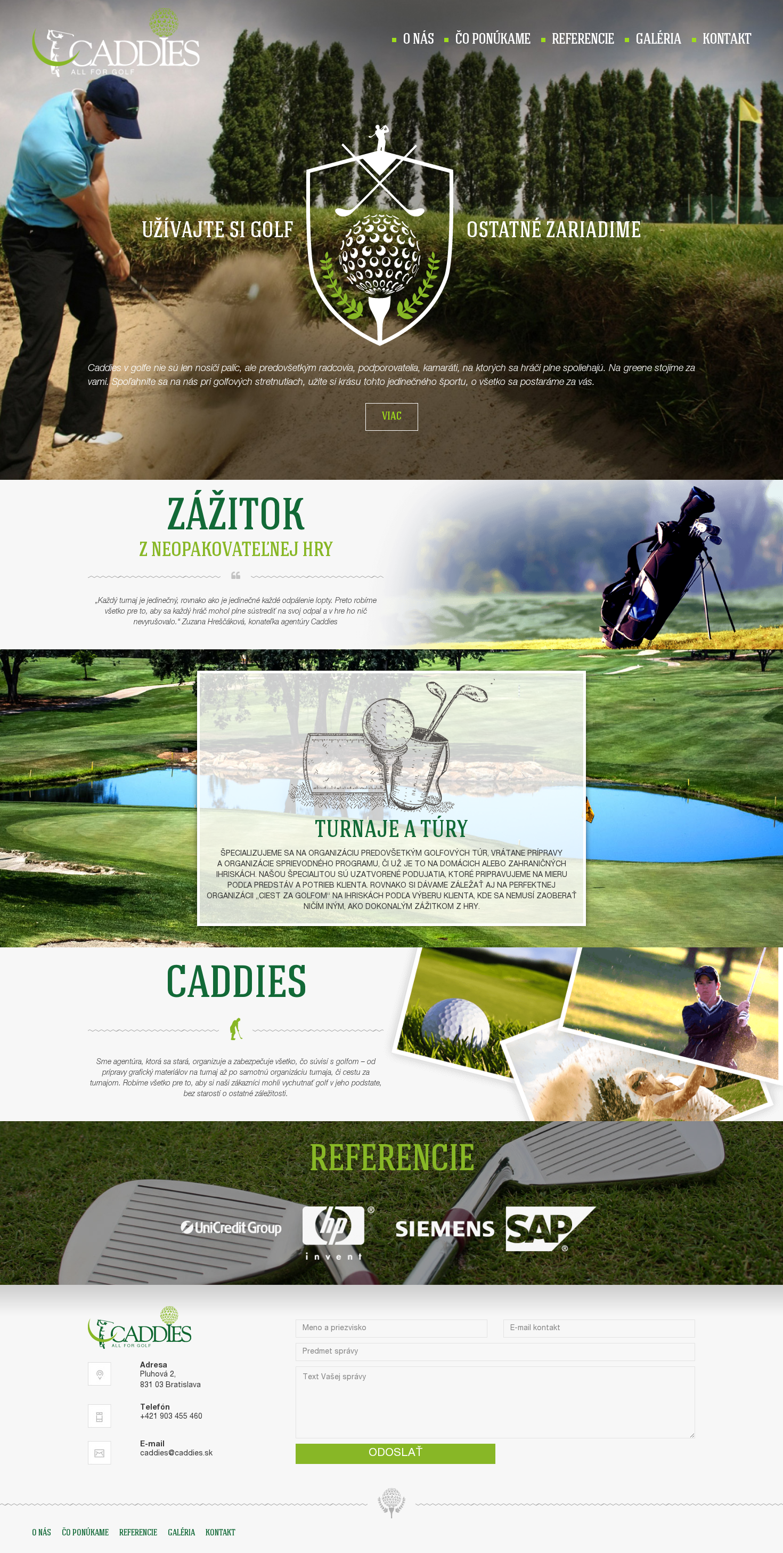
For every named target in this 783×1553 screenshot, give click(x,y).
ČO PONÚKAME (493, 40)
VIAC (392, 416)
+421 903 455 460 (171, 1417)
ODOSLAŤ (396, 1453)
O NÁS (418, 40)
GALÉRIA (658, 40)
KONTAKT (727, 40)
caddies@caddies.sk (176, 1454)
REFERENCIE (583, 40)
